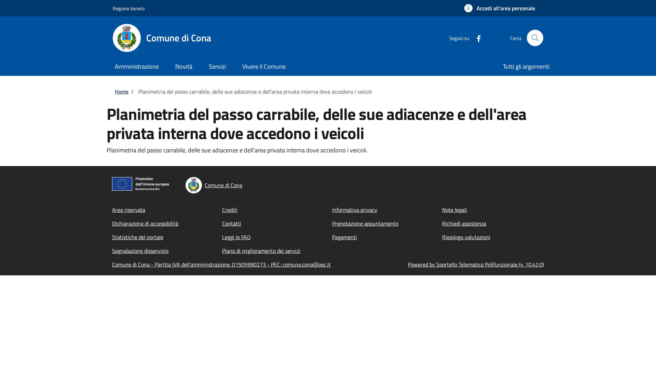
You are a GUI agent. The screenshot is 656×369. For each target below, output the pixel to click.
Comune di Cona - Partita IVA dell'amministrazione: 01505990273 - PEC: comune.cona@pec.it (221, 264)
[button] (499, 8)
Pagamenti (344, 237)
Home (121, 91)
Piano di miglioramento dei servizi (261, 251)
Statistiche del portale (137, 237)
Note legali (454, 210)
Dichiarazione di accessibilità (145, 223)
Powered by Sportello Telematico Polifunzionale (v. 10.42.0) (476, 264)
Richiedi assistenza (464, 223)
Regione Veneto (129, 8)
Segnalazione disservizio (140, 251)
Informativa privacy (354, 210)
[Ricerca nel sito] (535, 38)
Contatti (231, 223)
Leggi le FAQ (236, 237)
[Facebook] (476, 37)
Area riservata (128, 210)
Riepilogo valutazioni (466, 237)
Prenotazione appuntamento (365, 223)
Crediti (229, 210)
